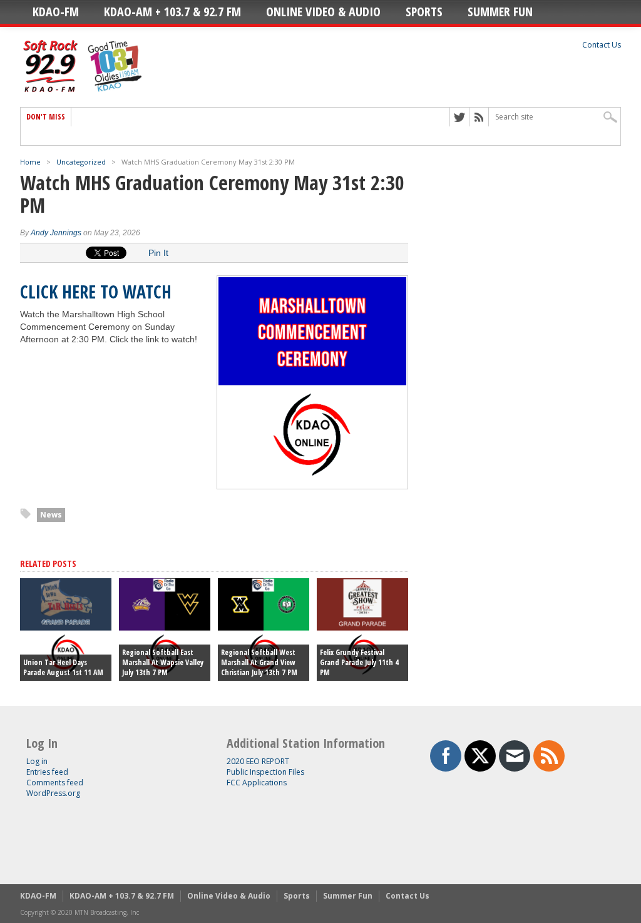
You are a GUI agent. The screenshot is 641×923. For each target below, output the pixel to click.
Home (30, 161)
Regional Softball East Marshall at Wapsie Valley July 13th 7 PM (162, 662)
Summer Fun (500, 11)
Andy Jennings (56, 232)
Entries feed (47, 772)
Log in (37, 761)
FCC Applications (257, 782)
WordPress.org (53, 793)
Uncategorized (81, 161)
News (51, 514)
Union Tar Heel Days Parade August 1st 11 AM (63, 667)
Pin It (158, 253)
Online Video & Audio (323, 11)
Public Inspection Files (265, 772)
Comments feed (54, 782)
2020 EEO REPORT (258, 761)
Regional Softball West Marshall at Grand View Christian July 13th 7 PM (259, 662)
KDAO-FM (56, 11)
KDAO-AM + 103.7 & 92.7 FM (172, 11)
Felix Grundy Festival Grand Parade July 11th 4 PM (359, 662)
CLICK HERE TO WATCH (96, 291)
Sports (424, 11)
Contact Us (601, 44)
